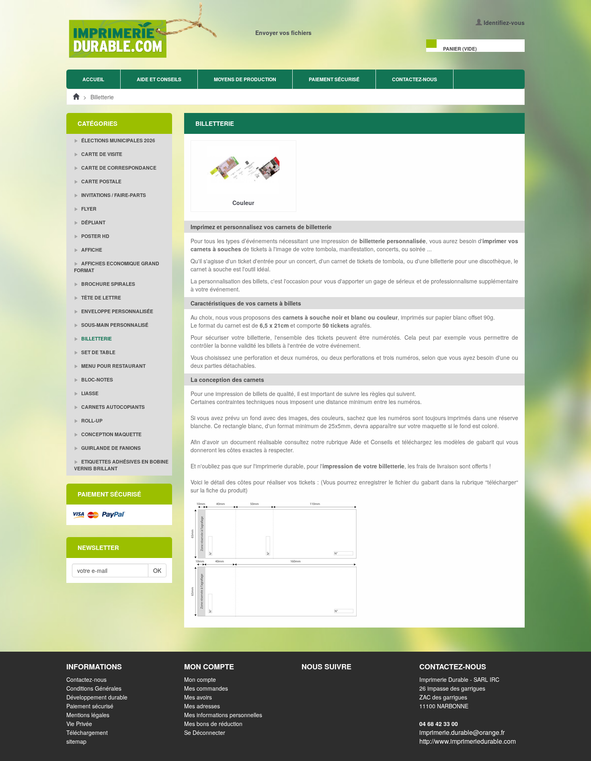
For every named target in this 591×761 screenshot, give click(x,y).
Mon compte (200, 679)
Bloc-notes (96, 379)
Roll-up (91, 420)
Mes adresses (202, 706)
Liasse (89, 393)
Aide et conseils (159, 79)
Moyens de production (245, 79)
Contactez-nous (414, 79)
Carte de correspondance (118, 167)
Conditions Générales (93, 688)
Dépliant (92, 222)
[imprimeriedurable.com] (177, 31)
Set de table (97, 352)
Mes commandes (206, 688)
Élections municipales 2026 (117, 140)
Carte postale (100, 181)
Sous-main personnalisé (114, 324)
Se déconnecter (204, 732)
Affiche (91, 249)
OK (157, 570)
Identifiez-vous (504, 22)
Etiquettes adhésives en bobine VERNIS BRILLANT (121, 465)
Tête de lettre (100, 297)
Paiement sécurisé (334, 79)
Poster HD (94, 236)
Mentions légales (87, 715)
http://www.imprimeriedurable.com (467, 741)
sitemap (76, 741)
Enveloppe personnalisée (116, 311)
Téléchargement (87, 732)
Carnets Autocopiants (112, 406)
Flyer (88, 208)
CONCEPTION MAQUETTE (111, 434)
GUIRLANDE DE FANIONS (110, 447)
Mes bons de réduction (213, 724)
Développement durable (96, 697)
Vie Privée (79, 724)
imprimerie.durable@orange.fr (462, 732)
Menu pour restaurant (113, 365)
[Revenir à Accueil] (76, 97)
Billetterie (96, 338)
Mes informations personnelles (223, 715)
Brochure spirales (107, 283)
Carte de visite (101, 154)
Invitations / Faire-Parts (113, 195)
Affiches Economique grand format (116, 267)
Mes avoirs (198, 697)
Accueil (93, 79)
